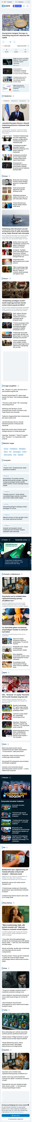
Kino (14, 455)
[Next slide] (14, 42)
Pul (10, 452)
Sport (6, 452)
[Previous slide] (3, 42)
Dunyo (6, 449)
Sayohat (20, 455)
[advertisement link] (17, 6)
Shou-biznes (8, 455)
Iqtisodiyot (22, 449)
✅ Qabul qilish (16, 1115)
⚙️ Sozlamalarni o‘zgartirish (15, 1119)
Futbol (24, 452)
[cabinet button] (27, 6)
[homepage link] (6, 5)
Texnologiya (17, 452)
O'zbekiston (13, 449)
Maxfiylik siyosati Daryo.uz (17, 1112)
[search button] (23, 6)
